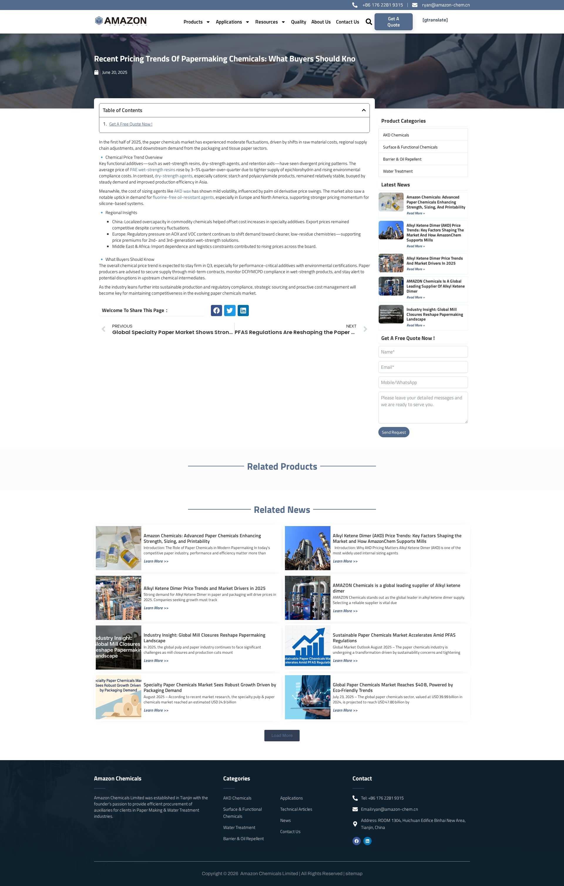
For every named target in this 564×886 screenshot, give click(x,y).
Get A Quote (393, 21)
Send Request (394, 432)
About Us (321, 22)
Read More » (416, 213)
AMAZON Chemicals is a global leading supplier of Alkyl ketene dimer (436, 286)
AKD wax (182, 191)
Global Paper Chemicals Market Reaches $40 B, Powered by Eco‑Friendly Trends (393, 687)
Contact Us (347, 22)
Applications (229, 22)
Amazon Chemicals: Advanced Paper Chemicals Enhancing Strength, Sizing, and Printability (436, 202)
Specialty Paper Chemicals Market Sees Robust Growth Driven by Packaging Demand (210, 687)
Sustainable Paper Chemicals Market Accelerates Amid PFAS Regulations (394, 637)
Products (193, 22)
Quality (298, 22)
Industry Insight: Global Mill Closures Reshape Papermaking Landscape (435, 314)
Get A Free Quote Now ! (130, 124)
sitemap (353, 873)
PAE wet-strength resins (152, 169)
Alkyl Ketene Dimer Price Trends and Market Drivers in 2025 (435, 260)
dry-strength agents (173, 175)
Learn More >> (156, 561)
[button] (369, 21)
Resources (266, 22)
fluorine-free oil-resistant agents (183, 197)
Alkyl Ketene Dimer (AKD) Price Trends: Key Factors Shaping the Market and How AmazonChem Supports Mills (435, 232)
